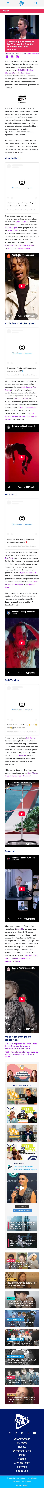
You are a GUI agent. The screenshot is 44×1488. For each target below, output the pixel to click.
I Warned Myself (23, 248)
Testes (22, 1459)
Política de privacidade (22, 1482)
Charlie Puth (22, 210)
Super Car (23, 958)
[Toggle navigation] (8, 3)
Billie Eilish (22, 70)
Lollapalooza (22, 1439)
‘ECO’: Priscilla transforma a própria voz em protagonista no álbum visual (21, 1054)
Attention (9, 245)
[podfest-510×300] (22, 1073)
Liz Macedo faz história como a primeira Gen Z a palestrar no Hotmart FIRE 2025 (22, 1284)
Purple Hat (16, 776)
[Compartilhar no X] (12, 56)
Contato (22, 1467)
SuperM (19, 929)
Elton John (16, 73)
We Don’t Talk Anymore (24, 245)
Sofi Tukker (31, 738)
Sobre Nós (22, 1471)
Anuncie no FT (22, 1463)
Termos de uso (22, 1485)
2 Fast (17, 961)
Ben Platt (21, 546)
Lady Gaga (25, 73)
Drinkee (22, 756)
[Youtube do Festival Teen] (34, 1433)
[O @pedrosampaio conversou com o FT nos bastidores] (22, 1188)
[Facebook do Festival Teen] (28, 1433)
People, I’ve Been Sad (21, 416)
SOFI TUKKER (23, 731)
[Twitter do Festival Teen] (22, 1433)
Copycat (26, 776)
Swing (7, 776)
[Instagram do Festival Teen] (10, 1433)
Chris (19, 375)
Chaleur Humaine (21, 399)
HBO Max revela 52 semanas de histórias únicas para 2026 (21, 1342)
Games (22, 1455)
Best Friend (32, 773)
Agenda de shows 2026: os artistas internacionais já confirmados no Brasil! (20, 1265)
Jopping (28, 955)
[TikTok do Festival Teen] (16, 1433)
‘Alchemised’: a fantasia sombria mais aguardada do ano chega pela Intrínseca (22, 1361)
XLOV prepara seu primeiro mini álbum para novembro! (22, 1381)
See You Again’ (11, 228)
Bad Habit (19, 585)
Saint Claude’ (31, 408)
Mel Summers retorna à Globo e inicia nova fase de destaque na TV (22, 1399)
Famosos (22, 1443)
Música (5, 11)
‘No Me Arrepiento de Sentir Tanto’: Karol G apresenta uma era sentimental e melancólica (21, 1046)
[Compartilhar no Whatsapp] (17, 56)
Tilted (20, 408)
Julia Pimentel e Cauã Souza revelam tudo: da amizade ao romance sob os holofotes (21, 1303)
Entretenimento (22, 1451)
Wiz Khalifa (12, 231)
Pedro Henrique (33, 54)
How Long (9, 248)
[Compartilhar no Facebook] (7, 56)
